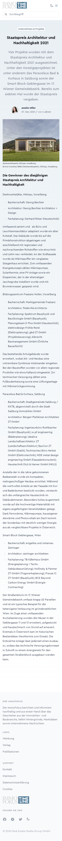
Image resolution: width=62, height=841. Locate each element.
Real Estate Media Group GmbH (31, 831)
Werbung (8, 738)
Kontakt (7, 769)
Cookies (7, 789)
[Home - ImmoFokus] (15, 6)
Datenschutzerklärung (16, 782)
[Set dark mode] (51, 5)
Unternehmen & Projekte (31, 29)
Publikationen (11, 751)
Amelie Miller (28, 108)
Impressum (9, 776)
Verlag (6, 745)
